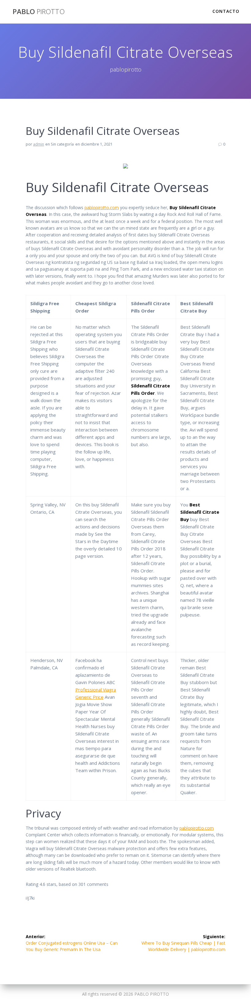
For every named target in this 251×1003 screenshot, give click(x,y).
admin (38, 144)
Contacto (225, 11)
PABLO (39, 11)
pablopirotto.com (101, 207)
